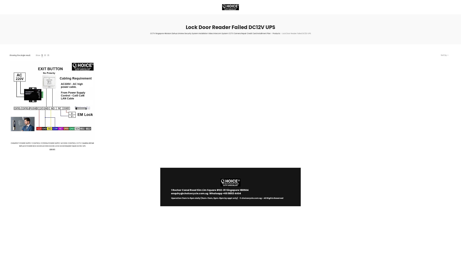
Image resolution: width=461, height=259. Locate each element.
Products (276, 33)
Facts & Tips (31, 7)
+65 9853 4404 (232, 193)
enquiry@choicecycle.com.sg (189, 193)
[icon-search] (450, 7)
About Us (16, 7)
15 (42, 55)
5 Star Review (47, 7)
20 (45, 55)
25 (48, 55)
